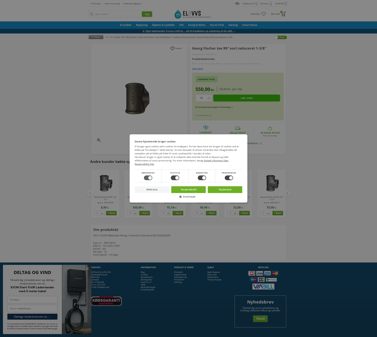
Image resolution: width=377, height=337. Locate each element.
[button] (188, 198)
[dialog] (188, 168)
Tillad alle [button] (225, 189)
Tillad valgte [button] (189, 189)
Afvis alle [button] (152, 189)
